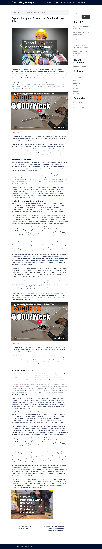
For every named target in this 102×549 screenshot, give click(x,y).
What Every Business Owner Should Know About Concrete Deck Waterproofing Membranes (54, 528)
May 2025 (76, 88)
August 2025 (77, 83)
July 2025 (76, 86)
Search (75, 13)
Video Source (15, 132)
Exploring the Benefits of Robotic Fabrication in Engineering (80, 53)
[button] (90, 2)
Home (14, 12)
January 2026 (77, 77)
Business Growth (50, 2)
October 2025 (77, 80)
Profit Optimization (60, 2)
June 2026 (76, 75)
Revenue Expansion (71, 2)
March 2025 (76, 94)
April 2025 (76, 91)
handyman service (18, 174)
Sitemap (29, 546)
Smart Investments (82, 2)
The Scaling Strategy (22, 2)
